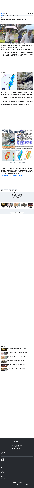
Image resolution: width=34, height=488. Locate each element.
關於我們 (2, 453)
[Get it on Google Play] (20, 482)
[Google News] (21, 449)
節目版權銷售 (2, 473)
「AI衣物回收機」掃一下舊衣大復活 (17, 201)
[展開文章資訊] (32, 22)
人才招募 (2, 470)
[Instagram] (18, 449)
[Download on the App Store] (14, 482)
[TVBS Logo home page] (4, 13)
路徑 (10, 190)
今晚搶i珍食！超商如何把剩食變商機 (17, 200)
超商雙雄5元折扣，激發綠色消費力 (17, 199)
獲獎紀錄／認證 (3, 478)
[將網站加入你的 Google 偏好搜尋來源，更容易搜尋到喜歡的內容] (17, 213)
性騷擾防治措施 (3, 460)
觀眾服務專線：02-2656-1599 (17, 446)
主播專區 (2, 471)
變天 (7, 190)
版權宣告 (2, 463)
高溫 (4, 190)
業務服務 (2, 476)
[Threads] (16, 449)
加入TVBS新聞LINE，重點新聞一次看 (17, 211)
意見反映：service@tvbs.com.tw (17, 445)
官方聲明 (2, 477)
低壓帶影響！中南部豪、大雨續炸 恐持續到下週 (10, 15)
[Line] (14, 449)
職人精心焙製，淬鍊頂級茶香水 (17, 195)
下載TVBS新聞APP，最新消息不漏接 (17, 209)
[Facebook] (12, 449)
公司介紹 (2, 467)
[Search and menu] (32, 13)
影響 (15, 190)
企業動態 (2, 468)
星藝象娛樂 (2, 472)
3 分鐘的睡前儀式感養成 (17, 196)
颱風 (2, 190)
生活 (3, 17)
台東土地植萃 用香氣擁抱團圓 (17, 194)
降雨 (13, 190)
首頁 (1, 17)
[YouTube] (20, 449)
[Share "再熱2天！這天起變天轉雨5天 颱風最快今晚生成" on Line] (30, 13)
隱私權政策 (2, 459)
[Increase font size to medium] (28, 13)
